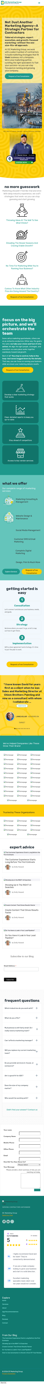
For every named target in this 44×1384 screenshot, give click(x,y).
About (4, 1308)
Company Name (10, 1136)
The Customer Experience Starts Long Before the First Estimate (21, 1339)
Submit (37, 1190)
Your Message (9, 1167)
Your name (8, 1130)
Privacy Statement (8, 1373)
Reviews (5, 1319)
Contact (5, 1323)
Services (5, 1304)
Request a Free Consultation (19, 76)
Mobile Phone (9, 1143)
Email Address (10, 966)
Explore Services (11, 572)
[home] (12, 3)
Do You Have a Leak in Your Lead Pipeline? (16, 1350)
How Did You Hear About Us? (15, 1162)
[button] (39, 3)
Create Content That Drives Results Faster (17, 1346)
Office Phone (9, 1149)
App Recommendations (10, 1312)
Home (4, 1300)
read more (22, 706)
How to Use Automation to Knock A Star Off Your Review (22, 1353)
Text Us (3, 1383)
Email (6, 1155)
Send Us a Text (7, 1215)
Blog (3, 1315)
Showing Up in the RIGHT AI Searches (15, 1343)
